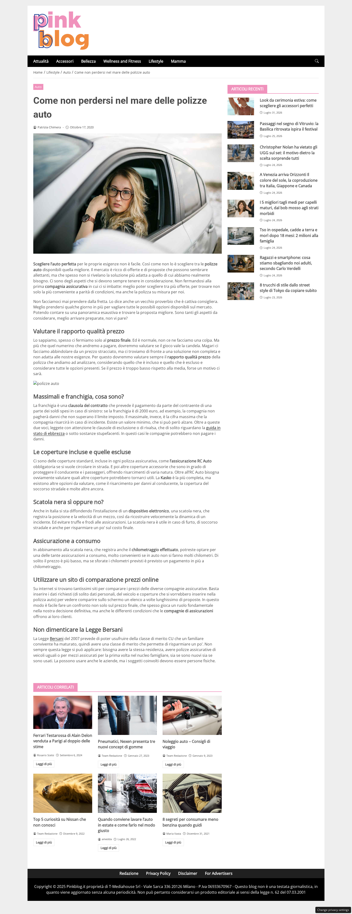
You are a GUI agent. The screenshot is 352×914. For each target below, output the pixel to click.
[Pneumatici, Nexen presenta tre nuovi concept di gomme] (127, 715)
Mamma (178, 61)
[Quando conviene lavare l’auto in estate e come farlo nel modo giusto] (127, 793)
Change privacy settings (333, 910)
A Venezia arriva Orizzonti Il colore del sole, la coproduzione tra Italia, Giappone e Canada (289, 180)
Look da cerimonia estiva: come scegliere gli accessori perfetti (288, 103)
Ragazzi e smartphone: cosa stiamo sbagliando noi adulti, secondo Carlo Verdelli (286, 263)
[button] (317, 61)
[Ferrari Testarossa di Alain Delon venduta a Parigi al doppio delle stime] (62, 712)
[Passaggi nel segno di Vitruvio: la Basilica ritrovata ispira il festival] (240, 130)
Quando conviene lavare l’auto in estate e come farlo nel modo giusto (126, 825)
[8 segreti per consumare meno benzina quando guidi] (192, 793)
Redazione (128, 873)
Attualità (41, 61)
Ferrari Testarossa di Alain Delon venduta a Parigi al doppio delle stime (62, 741)
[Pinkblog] (61, 30)
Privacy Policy (158, 873)
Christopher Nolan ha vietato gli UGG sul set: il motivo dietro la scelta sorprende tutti (288, 152)
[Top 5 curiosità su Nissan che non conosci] (62, 793)
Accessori (65, 61)
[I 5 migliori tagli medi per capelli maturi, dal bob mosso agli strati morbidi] (240, 208)
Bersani (56, 638)
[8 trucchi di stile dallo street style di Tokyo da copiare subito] (240, 291)
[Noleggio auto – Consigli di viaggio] (192, 715)
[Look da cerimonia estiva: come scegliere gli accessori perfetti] (240, 106)
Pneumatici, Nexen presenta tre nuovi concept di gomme (126, 744)
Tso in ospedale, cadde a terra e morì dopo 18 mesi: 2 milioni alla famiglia (289, 235)
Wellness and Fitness (122, 61)
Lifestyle (156, 61)
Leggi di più (44, 764)
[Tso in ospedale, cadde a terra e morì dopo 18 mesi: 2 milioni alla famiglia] (240, 236)
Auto (38, 87)
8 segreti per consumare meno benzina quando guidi (190, 822)
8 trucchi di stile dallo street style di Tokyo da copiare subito (288, 287)
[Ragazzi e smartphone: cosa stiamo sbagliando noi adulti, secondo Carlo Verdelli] (240, 263)
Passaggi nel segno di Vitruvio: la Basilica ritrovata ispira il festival (289, 126)
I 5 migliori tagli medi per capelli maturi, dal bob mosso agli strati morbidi (289, 208)
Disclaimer (187, 873)
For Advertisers (219, 873)
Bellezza (88, 61)
